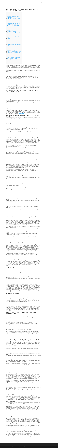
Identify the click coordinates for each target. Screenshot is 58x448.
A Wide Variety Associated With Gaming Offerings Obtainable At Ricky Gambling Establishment (13, 36)
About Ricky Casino (10, 30)
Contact (51, 2)
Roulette (8, 38)
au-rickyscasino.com (21, 113)
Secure (8, 47)
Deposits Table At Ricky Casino (11, 60)
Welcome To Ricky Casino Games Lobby (13, 58)
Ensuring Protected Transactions (12, 40)
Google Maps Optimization (44, 2)
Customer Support (10, 59)
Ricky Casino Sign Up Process (11, 31)
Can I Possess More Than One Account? (13, 49)
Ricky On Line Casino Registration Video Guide (14, 51)
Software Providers (10, 39)
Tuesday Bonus (9, 46)
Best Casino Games (10, 43)
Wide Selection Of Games (11, 50)
